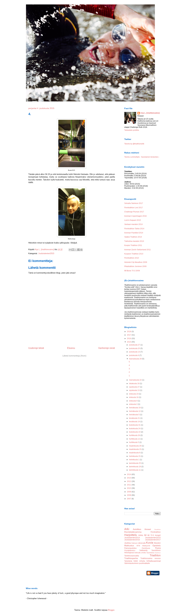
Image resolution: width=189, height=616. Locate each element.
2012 (129, 481)
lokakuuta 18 (134, 383)
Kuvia (149, 542)
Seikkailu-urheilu (140, 553)
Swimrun (158, 553)
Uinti (135, 561)
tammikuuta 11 (135, 470)
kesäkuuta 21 (134, 418)
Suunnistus (150, 553)
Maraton (157, 543)
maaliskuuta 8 (135, 453)
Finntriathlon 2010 (131, 258)
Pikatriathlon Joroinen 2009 (135, 266)
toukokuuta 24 (135, 428)
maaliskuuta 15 (135, 449)
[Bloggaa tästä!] (72, 249)
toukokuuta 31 (135, 425)
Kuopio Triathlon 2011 (133, 245)
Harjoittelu (130, 534)
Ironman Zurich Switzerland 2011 (137, 250)
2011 (129, 485)
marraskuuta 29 (135, 359)
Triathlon (155, 555)
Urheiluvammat (153, 561)
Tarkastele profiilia (131, 130)
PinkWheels (146, 548)
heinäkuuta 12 (135, 411)
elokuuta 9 (133, 401)
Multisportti (146, 546)
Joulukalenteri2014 (132, 538)
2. (129, 372)
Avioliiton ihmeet (142, 529)
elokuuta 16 (134, 397)
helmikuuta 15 (135, 456)
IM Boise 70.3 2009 (132, 271)
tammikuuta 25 (135, 463)
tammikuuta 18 (135, 467)
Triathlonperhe (131, 558)
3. (129, 369)
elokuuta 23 (134, 394)
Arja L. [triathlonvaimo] (150, 113)
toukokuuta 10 (135, 432)
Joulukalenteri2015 (46, 253)
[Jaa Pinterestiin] (81, 249)
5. (129, 362)
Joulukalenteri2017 (153, 540)
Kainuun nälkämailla (139, 543)
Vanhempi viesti (106, 348)
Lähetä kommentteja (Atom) (74, 356)
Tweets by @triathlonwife (134, 144)
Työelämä (128, 561)
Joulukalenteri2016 (132, 540)
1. (129, 376)
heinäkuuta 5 (134, 415)
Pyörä (158, 548)
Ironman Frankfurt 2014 (133, 233)
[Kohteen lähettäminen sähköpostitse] (70, 249)
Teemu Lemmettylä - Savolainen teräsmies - (141, 157)
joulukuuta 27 (134, 345)
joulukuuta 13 (134, 352)
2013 (129, 478)
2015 (129, 342)
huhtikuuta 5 (134, 442)
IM (145, 535)
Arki (126, 529)
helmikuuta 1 (134, 460)
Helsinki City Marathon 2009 (135, 262)
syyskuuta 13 (134, 390)
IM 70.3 (151, 535)
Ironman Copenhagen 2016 (135, 216)
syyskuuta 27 (134, 387)
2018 (129, 332)
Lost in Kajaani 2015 (132, 220)
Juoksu (127, 543)
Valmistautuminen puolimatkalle (137, 563)
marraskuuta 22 (135, 380)
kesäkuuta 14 (134, 422)
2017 (129, 335)
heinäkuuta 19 (135, 408)
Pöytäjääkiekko (129, 550)
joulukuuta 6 (134, 355)
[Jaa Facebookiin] (78, 249)
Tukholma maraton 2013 (134, 241)
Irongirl (158, 535)
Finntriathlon (156, 532)
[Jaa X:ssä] (75, 249)
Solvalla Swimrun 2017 (133, 203)
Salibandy (143, 550)
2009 (129, 492)
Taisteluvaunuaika (131, 556)
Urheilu (142, 561)
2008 (129, 495)
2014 (129, 474)
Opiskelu (157, 545)
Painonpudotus (130, 548)
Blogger (111, 610)
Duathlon (157, 529)
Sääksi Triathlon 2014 (133, 237)
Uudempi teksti (36, 348)
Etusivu (71, 348)
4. (129, 365)
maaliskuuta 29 (135, 446)
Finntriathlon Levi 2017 (133, 208)
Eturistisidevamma (132, 532)
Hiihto (140, 535)
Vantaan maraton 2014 (133, 224)
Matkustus (129, 545)
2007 (129, 499)
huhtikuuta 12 (134, 439)
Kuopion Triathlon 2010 (133, 254)
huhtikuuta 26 (134, 435)
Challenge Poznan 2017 (134, 212)
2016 (129, 338)
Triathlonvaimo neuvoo (150, 558)
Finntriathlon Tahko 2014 (134, 229)
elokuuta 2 (133, 404)
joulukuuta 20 (134, 348)
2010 (129, 488)
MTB (138, 546)
